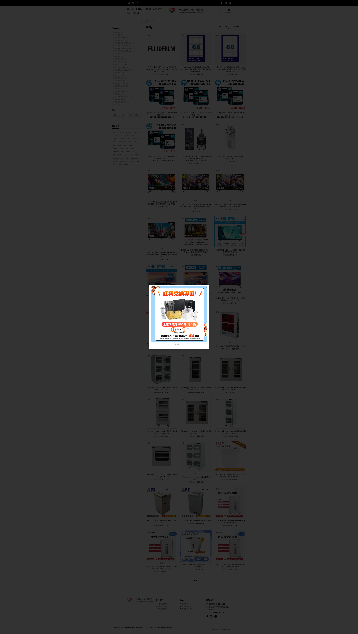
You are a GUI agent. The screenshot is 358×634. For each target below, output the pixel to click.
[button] (206, 287)
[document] (179, 317)
